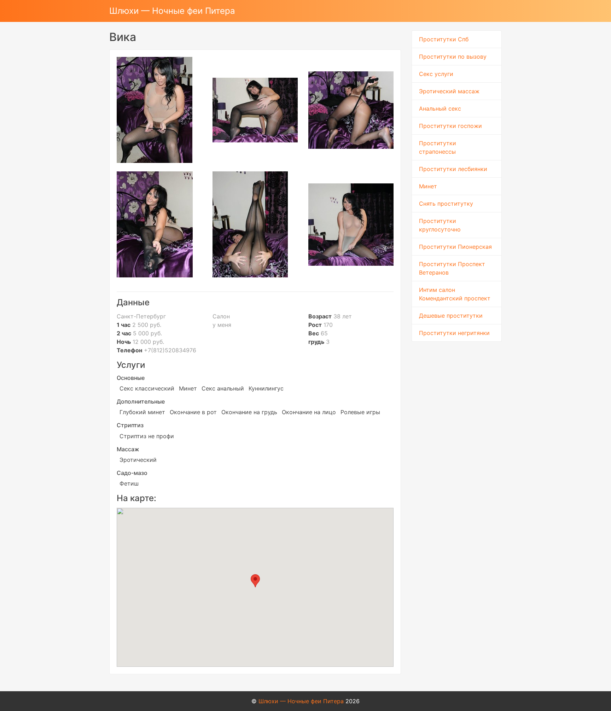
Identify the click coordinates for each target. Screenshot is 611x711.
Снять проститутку (446, 203)
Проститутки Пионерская (455, 246)
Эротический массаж (449, 91)
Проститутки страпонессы (437, 147)
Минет (428, 186)
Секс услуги (436, 73)
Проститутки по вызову (453, 56)
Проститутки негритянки (454, 332)
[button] (255, 580)
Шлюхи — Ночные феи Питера (172, 11)
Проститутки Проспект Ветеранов (452, 268)
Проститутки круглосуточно (440, 225)
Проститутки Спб (444, 39)
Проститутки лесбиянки (453, 168)
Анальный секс (440, 108)
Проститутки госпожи (450, 125)
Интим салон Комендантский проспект (454, 294)
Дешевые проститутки (451, 315)
